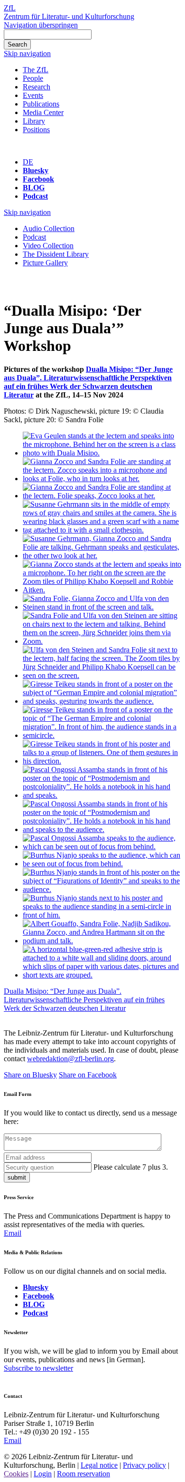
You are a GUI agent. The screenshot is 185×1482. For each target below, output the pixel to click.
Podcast (35, 196)
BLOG (34, 188)
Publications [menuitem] (41, 104)
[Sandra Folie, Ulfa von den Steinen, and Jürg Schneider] (102, 641)
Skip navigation (27, 53)
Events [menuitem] (33, 95)
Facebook (38, 179)
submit (17, 1177)
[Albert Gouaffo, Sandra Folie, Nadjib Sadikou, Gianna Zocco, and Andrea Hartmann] (102, 941)
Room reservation (83, 1474)
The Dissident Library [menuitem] (56, 254)
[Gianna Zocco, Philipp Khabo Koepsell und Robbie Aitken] (102, 590)
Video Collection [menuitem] (48, 246)
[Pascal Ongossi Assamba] (102, 795)
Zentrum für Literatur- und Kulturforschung (69, 16)
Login (43, 1474)
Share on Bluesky (30, 1075)
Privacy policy (144, 1465)
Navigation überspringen (41, 25)
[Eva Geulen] (102, 453)
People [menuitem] (33, 78)
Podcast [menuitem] (34, 237)
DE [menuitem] (28, 162)
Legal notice (99, 1465)
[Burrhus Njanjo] (102, 864)
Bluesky (35, 170)
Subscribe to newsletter (38, 1368)
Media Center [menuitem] (43, 112)
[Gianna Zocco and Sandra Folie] (102, 479)
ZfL (10, 8)
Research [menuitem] (36, 87)
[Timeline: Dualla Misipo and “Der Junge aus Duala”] (102, 975)
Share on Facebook (88, 1075)
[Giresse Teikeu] (102, 701)
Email (12, 1233)
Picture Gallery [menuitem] (45, 263)
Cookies (16, 1474)
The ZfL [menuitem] (35, 70)
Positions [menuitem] (36, 130)
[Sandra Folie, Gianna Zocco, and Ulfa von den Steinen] (102, 607)
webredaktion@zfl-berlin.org (70, 1059)
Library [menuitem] (34, 121)
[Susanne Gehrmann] (102, 530)
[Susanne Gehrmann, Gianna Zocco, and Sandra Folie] (102, 556)
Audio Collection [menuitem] (48, 228)
